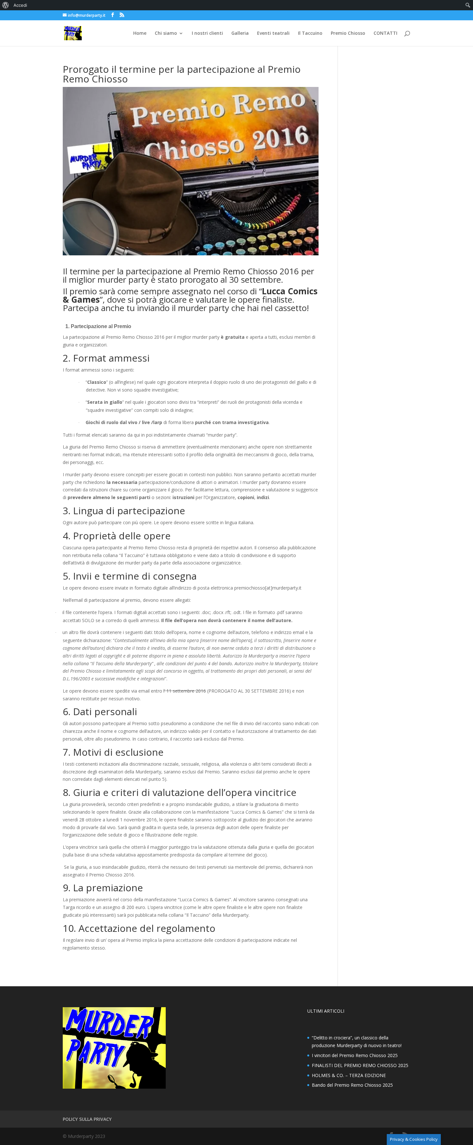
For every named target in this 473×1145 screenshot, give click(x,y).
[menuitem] (5, 5)
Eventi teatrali (273, 33)
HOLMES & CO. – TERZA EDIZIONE (349, 1075)
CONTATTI (385, 33)
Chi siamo (166, 33)
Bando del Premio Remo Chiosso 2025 (352, 1085)
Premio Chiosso (348, 33)
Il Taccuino (310, 33)
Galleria (240, 33)
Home (139, 33)
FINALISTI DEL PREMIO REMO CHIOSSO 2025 (360, 1065)
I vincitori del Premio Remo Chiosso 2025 (355, 1055)
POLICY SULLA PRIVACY (87, 1119)
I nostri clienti (207, 33)
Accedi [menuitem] (20, 5)
